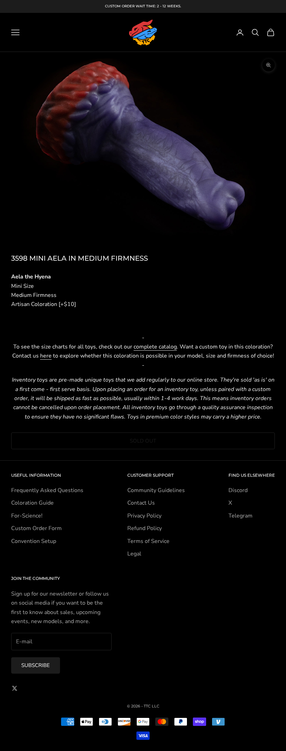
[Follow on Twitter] (14, 688)
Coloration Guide (32, 503)
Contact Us (141, 503)
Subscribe (35, 665)
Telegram (240, 516)
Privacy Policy (144, 516)
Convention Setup (33, 541)
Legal (134, 554)
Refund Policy (144, 528)
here (46, 356)
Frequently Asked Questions (47, 490)
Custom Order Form (36, 528)
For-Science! (27, 516)
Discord (238, 490)
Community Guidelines (156, 490)
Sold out (143, 440)
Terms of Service (148, 541)
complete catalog (155, 347)
